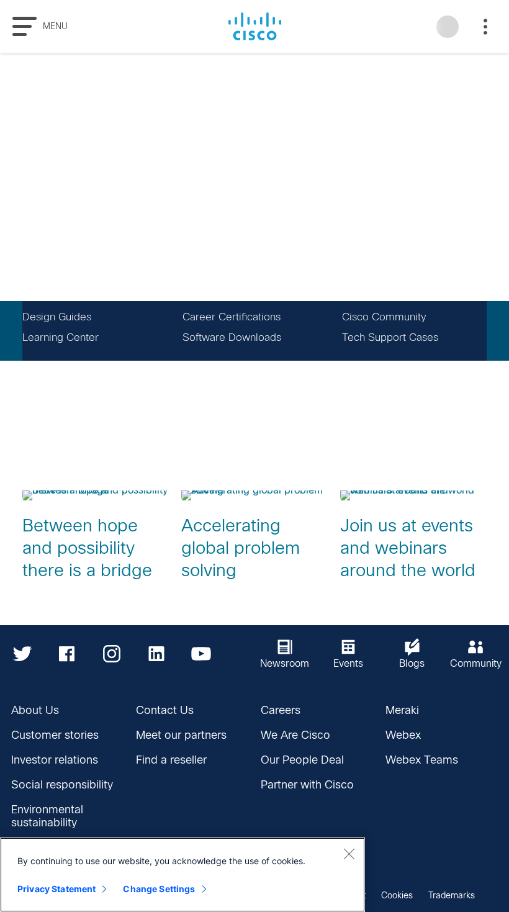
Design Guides (56, 317)
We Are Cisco (295, 735)
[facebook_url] (67, 654)
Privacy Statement (56, 888)
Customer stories (55, 735)
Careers (280, 710)
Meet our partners (181, 735)
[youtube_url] (201, 654)
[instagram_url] (111, 654)
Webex (403, 735)
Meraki (402, 710)
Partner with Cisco (307, 785)
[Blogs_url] (412, 653)
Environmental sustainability (47, 816)
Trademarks (451, 895)
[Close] (349, 853)
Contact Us (165, 710)
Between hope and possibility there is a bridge (87, 548)
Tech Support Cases (390, 337)
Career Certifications (231, 317)
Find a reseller (171, 760)
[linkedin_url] (156, 654)
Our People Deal (302, 760)
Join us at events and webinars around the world (407, 548)
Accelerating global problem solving (240, 548)
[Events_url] (348, 653)
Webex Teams (421, 760)
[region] (182, 875)
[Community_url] (476, 653)
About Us (35, 710)
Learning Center (60, 337)
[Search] (447, 27)
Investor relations (54, 760)
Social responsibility (62, 785)
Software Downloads (231, 337)
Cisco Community (384, 317)
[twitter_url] (22, 654)
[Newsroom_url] (284, 653)
